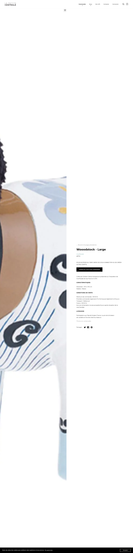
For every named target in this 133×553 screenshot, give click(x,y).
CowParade (80, 254)
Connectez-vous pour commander (89, 269)
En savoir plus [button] (49, 550)
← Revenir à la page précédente (86, 245)
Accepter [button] (125, 550)
